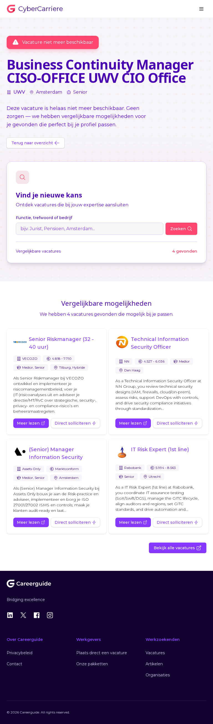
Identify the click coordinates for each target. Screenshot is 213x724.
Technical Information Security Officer (160, 343)
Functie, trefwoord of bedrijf (44, 217)
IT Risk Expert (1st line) (160, 449)
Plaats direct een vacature (101, 652)
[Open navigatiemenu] (201, 9)
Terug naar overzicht (32, 142)
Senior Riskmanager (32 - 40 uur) (61, 343)
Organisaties (158, 674)
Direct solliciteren (73, 423)
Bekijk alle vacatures (174, 547)
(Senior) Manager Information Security (56, 453)
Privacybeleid (19, 652)
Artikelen (154, 663)
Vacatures (155, 652)
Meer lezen (28, 423)
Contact (14, 663)
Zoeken (178, 228)
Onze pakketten (92, 663)
